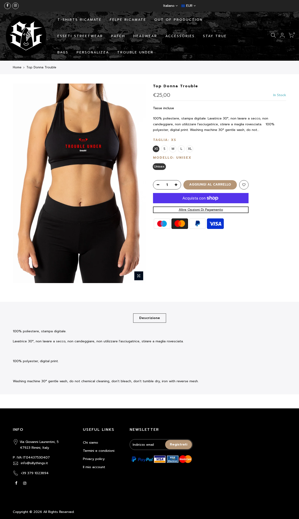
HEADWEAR (145, 36)
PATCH (118, 36)
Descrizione (149, 318)
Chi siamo (90, 442)
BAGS (62, 52)
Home (17, 67)
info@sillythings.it (34, 463)
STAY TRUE (215, 36)
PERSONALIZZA (93, 52)
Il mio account (94, 467)
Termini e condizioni (98, 450)
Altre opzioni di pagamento (201, 209)
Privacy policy (94, 458)
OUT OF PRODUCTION (178, 19)
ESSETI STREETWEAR (80, 36)
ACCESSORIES (180, 36)
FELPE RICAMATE (128, 19)
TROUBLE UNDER (135, 52)
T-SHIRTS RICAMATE (79, 19)
